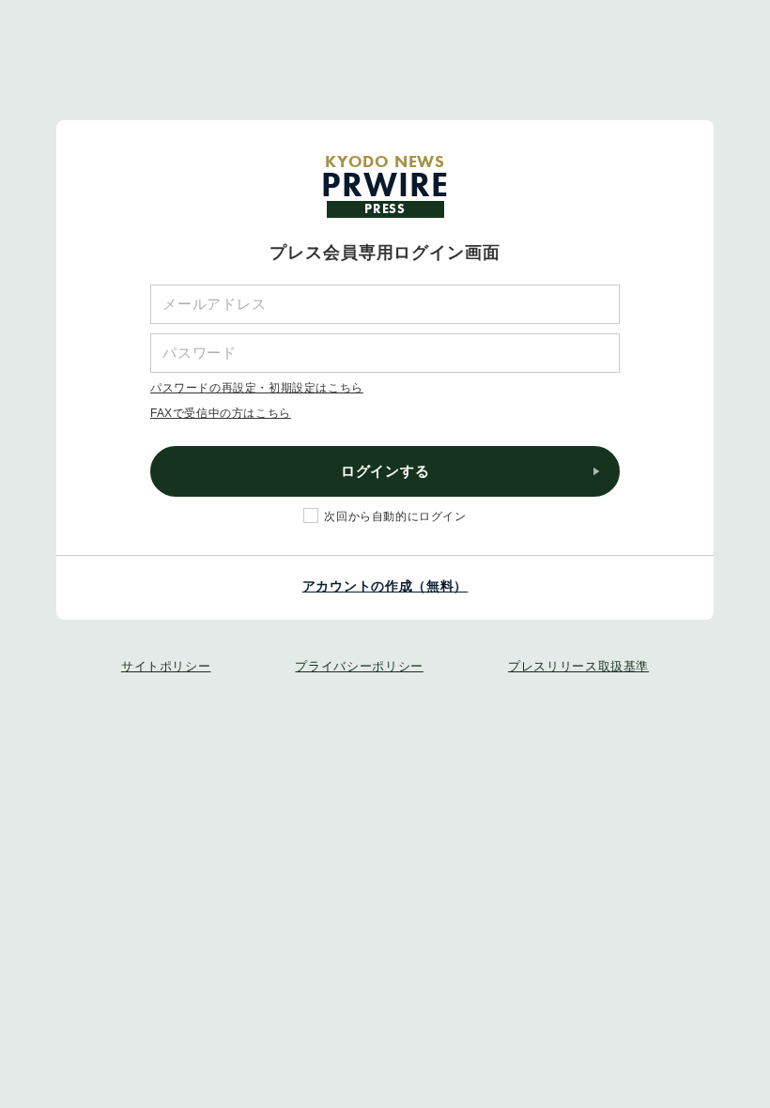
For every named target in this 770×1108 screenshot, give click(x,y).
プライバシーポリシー (359, 666)
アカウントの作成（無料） (385, 585)
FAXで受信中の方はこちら (220, 413)
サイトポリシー (166, 666)
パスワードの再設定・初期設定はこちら (256, 387)
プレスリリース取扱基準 (578, 666)
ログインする (385, 471)
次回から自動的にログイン (395, 516)
